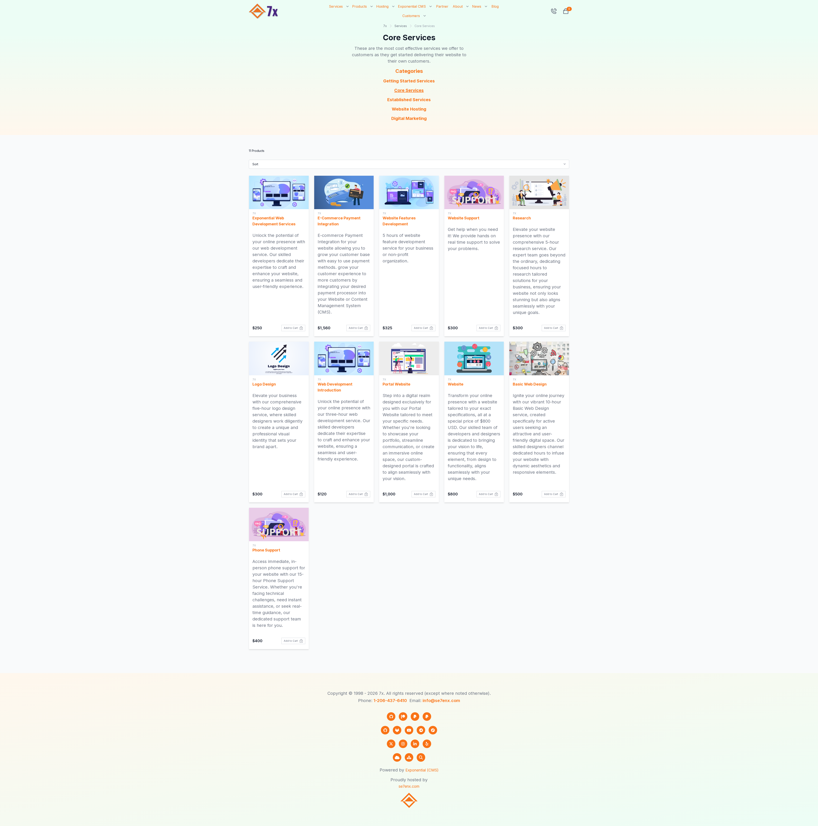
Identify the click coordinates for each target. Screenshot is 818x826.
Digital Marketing (409, 118)
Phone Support (266, 550)
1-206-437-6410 (390, 700)
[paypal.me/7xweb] (415, 716)
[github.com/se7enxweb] (385, 730)
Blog (495, 6)
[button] (564, 11)
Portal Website (396, 384)
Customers (411, 16)
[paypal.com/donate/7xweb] (427, 716)
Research (522, 218)
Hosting (382, 6)
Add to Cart (291, 328)
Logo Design (264, 384)
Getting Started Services (409, 80)
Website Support (463, 218)
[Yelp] (427, 744)
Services (336, 6)
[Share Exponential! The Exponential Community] (433, 730)
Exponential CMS (412, 6)
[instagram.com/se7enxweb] (403, 744)
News (476, 6)
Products (359, 6)
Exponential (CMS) (422, 770)
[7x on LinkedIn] (415, 744)
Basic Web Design (530, 384)
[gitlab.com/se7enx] (397, 730)
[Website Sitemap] (409, 757)
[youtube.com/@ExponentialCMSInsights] (409, 730)
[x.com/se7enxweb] (391, 744)
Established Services (409, 99)
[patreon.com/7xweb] (403, 716)
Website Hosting (409, 109)
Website (455, 384)
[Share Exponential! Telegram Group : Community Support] (421, 730)
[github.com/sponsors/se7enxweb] (391, 716)
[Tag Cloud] (397, 757)
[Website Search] (421, 757)
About (458, 6)
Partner (442, 6)
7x (385, 26)
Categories (409, 71)
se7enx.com (409, 786)
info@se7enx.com (441, 700)
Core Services (409, 90)
